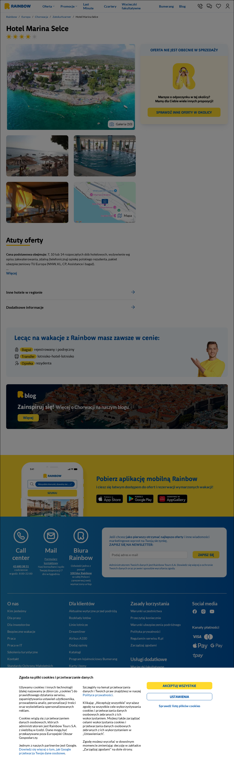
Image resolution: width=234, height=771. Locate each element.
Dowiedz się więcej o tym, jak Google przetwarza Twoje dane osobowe (45, 751)
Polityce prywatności (98, 695)
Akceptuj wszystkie (181, 686)
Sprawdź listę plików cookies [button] (179, 706)
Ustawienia (187, 697)
